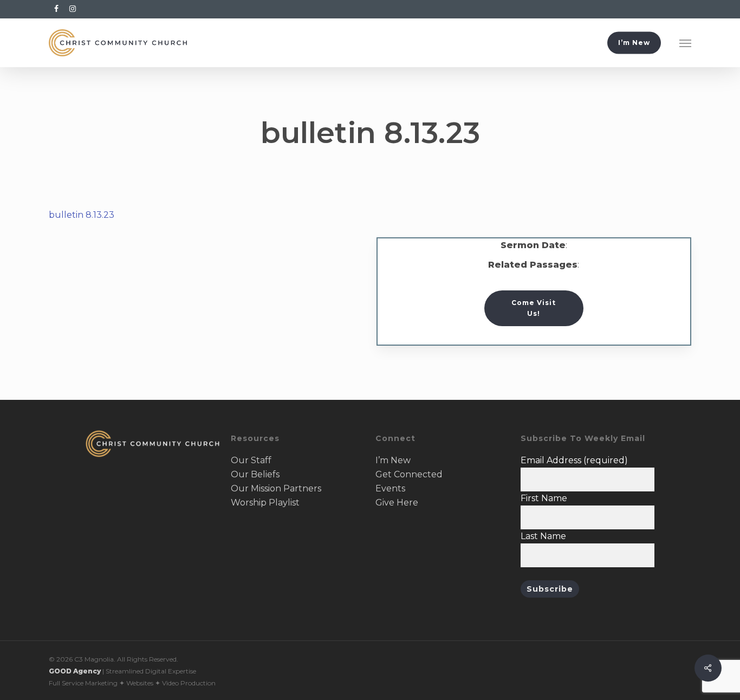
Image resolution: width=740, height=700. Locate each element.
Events (390, 488)
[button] (685, 42)
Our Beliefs (255, 474)
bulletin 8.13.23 (81, 215)
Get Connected (409, 474)
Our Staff (251, 460)
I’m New (393, 460)
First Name (544, 498)
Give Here (396, 502)
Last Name (543, 536)
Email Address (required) (574, 460)
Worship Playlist (265, 502)
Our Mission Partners (276, 488)
